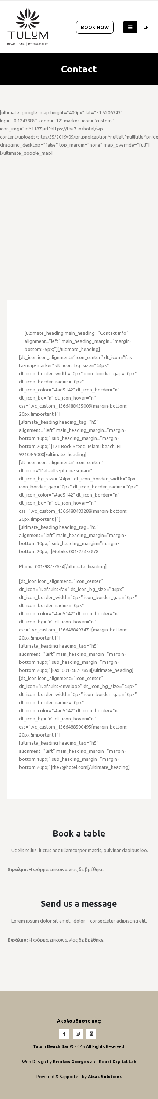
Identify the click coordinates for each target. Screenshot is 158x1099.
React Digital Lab (117, 1061)
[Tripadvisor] (91, 1034)
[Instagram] (78, 1034)
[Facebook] (64, 1034)
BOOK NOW (95, 27)
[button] (130, 27)
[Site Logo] (27, 27)
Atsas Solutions (105, 1076)
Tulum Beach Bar (51, 1046)
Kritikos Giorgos (71, 1061)
